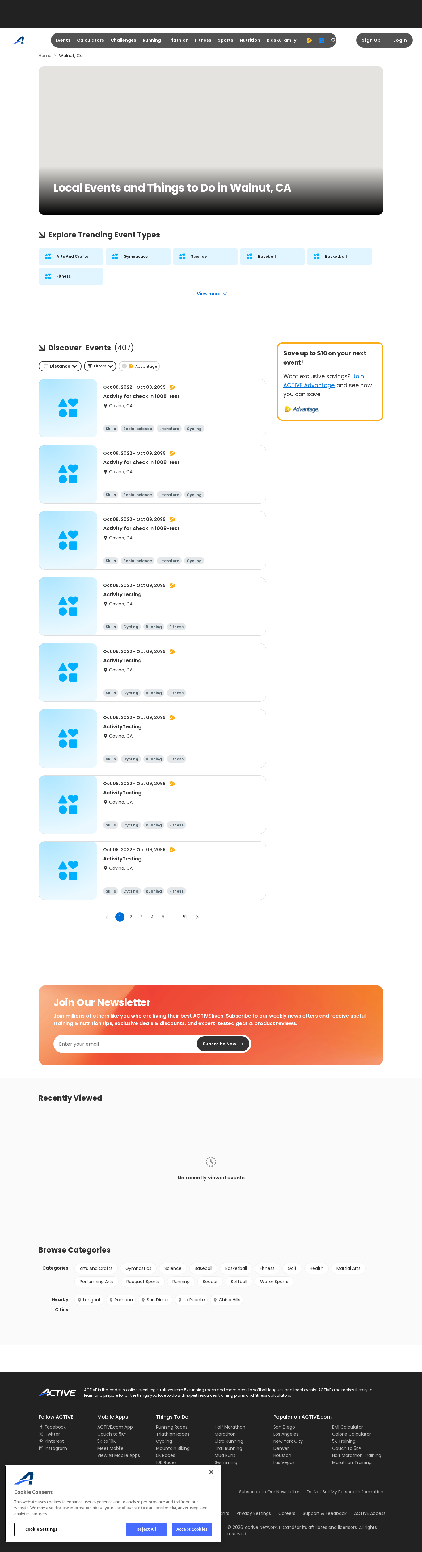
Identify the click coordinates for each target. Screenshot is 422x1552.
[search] (334, 40)
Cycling (164, 1441)
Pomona (124, 1300)
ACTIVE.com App (115, 1427)
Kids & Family (281, 40)
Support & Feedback (325, 1513)
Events (63, 40)
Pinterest (54, 1441)
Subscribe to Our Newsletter (269, 1492)
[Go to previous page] (107, 917)
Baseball (203, 1268)
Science (173, 1268)
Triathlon (177, 40)
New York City (288, 1441)
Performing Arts (96, 1281)
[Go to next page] (197, 917)
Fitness (203, 40)
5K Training (344, 1441)
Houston (282, 1455)
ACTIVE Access (370, 1513)
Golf (292, 1268)
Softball (239, 1281)
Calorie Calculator (351, 1434)
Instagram (56, 1448)
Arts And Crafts (96, 1268)
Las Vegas (284, 1462)
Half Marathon (230, 1427)
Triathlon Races (172, 1434)
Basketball (236, 1268)
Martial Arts (348, 1268)
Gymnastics (138, 1268)
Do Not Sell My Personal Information (345, 1492)
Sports (225, 40)
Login (400, 40)
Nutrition (250, 40)
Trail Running (228, 1448)
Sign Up (371, 40)
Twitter (52, 1434)
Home (45, 55)
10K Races (166, 1462)
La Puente (194, 1300)
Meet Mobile (110, 1448)
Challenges (123, 40)
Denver (281, 1448)
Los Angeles (285, 1434)
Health (316, 1268)
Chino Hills (229, 1300)
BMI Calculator (347, 1427)
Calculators (90, 40)
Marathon (225, 1434)
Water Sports (274, 1281)
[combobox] (60, 366)
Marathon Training (352, 1462)
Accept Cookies (191, 1529)
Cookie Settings (41, 1529)
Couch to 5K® (111, 1434)
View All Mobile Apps (118, 1455)
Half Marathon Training (356, 1455)
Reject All (146, 1529)
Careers (286, 1513)
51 (185, 917)
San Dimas (158, 1300)
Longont (92, 1300)
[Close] (211, 1472)
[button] (100, 366)
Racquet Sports (142, 1281)
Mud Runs (225, 1455)
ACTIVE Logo (52, 1390)
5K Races (165, 1455)
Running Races (172, 1427)
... (174, 917)
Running (152, 40)
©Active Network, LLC (256, 1527)
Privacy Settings (254, 1513)
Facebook (55, 1427)
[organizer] (321, 40)
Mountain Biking (173, 1448)
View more (209, 294)
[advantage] (309, 40)
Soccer (210, 1281)
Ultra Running (229, 1441)
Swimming (226, 1462)
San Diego (284, 1427)
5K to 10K (106, 1441)
